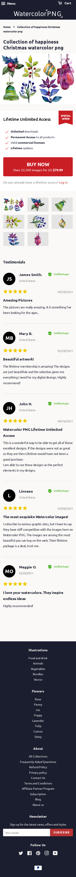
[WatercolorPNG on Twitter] (21, 854)
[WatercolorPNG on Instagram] (46, 854)
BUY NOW (38, 166)
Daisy (38, 736)
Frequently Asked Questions (38, 762)
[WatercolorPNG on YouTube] (55, 854)
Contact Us (38, 778)
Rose (38, 699)
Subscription (38, 794)
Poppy (38, 715)
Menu (10, 3)
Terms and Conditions (38, 783)
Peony (38, 704)
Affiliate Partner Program (38, 788)
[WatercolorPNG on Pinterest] (38, 854)
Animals (38, 663)
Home (7, 27)
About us (38, 804)
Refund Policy (38, 767)
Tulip (38, 726)
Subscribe (62, 832)
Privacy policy (38, 772)
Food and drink (38, 658)
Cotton (38, 731)
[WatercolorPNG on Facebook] (29, 854)
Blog (38, 799)
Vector (38, 679)
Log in (63, 182)
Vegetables (38, 669)
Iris (38, 710)
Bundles (38, 674)
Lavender (38, 720)
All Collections (38, 756)
